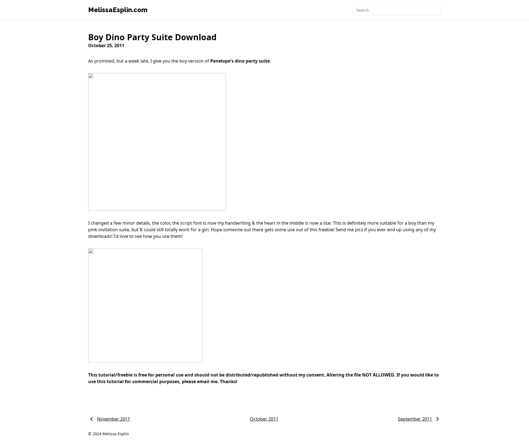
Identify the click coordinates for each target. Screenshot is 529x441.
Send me (345, 230)
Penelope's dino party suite (240, 61)
